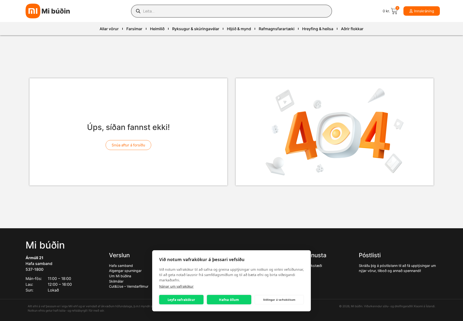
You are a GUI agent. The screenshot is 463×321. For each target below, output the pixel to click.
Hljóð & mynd (239, 28)
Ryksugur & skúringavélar (195, 28)
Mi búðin (55, 11)
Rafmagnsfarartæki (276, 28)
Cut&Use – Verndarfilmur (128, 286)
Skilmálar (116, 281)
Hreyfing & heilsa (317, 28)
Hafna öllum (229, 300)
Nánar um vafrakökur (176, 286)
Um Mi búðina (120, 276)
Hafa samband (39, 263)
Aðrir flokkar (352, 28)
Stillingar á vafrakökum (279, 299)
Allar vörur (109, 28)
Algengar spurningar (125, 271)
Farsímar (134, 28)
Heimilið (157, 28)
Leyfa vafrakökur (181, 300)
